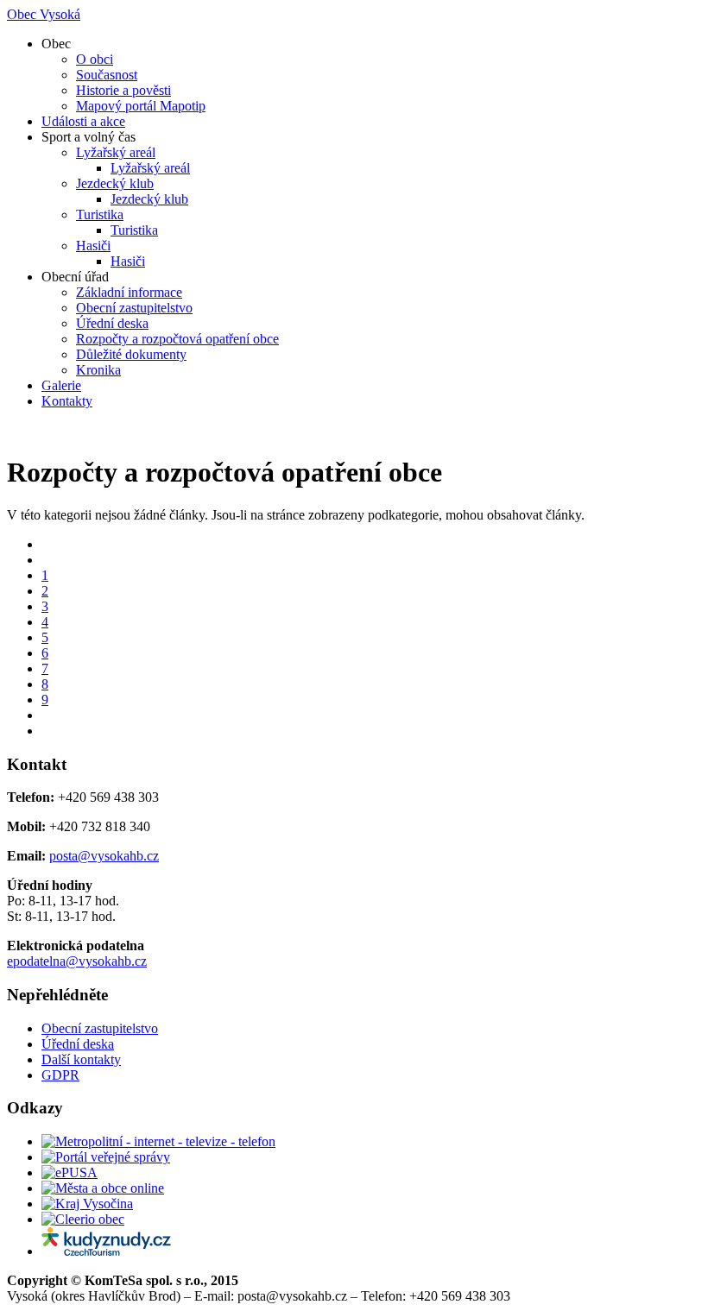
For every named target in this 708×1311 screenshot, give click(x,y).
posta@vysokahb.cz (104, 855)
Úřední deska (112, 323)
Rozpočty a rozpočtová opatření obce (177, 338)
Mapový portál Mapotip (140, 105)
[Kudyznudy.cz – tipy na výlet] (106, 1251)
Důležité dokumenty (131, 354)
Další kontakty (81, 1059)
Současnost (106, 74)
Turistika (99, 214)
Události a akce (83, 121)
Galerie (61, 385)
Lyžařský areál (115, 152)
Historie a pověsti (123, 90)
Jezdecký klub (115, 183)
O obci (94, 59)
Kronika (98, 369)
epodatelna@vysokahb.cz (77, 961)
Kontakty (66, 401)
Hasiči (93, 245)
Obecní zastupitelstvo (134, 307)
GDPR (60, 1075)
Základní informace (129, 292)
